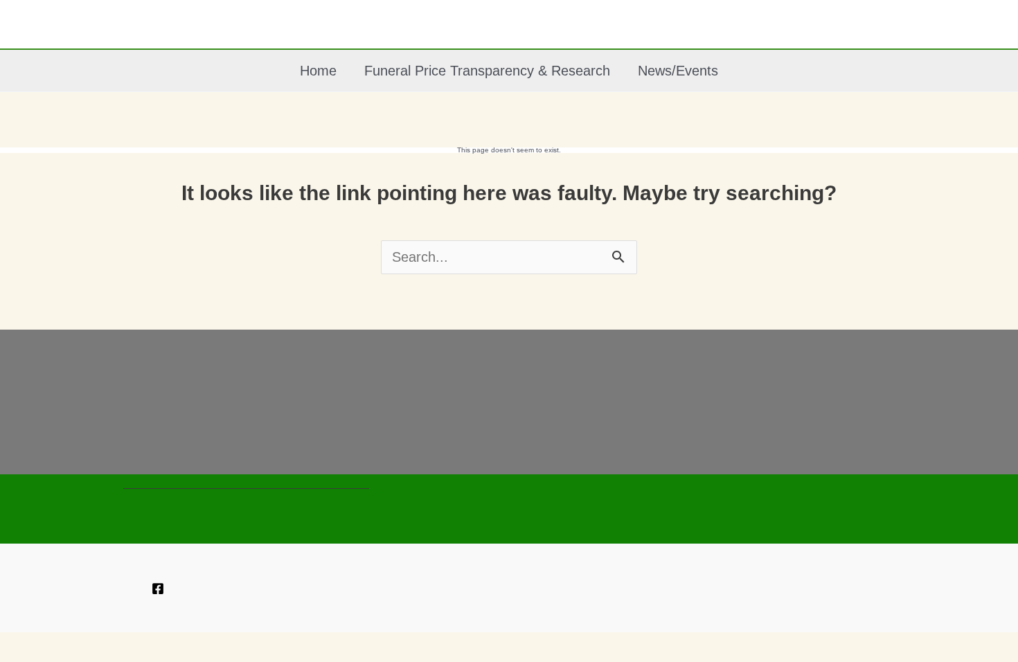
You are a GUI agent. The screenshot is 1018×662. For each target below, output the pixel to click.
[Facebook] (158, 588)
